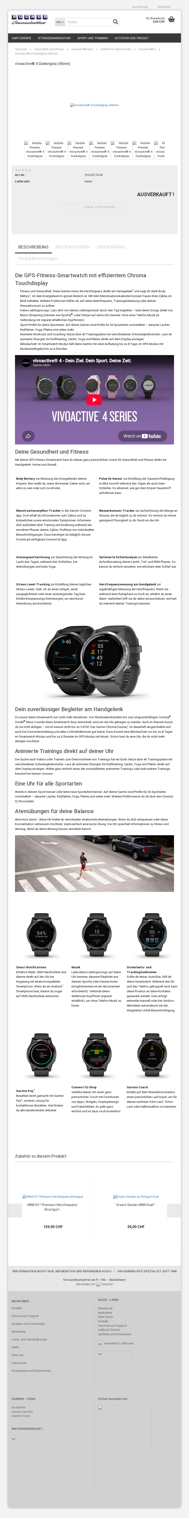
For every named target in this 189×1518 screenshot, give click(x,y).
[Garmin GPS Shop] (30, 19)
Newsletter (19, 1331)
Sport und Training (92, 38)
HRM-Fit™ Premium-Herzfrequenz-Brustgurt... (52, 1207)
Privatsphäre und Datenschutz (31, 1370)
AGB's (15, 1347)
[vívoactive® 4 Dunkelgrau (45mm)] (94, 105)
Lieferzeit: (22, 181)
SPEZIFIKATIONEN (72, 247)
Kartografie (21, 38)
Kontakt (17, 1308)
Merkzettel (163, 7)
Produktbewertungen (38, 258)
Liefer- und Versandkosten (29, 1339)
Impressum (19, 1363)
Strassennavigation (54, 38)
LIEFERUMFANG (111, 247)
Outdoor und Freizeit (132, 38)
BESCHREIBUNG (33, 247)
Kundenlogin (139, 7)
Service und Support (25, 1316)
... (129, 1399)
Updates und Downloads (28, 1323)
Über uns (18, 1355)
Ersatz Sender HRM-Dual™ (136, 1205)
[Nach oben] (176, 1511)
